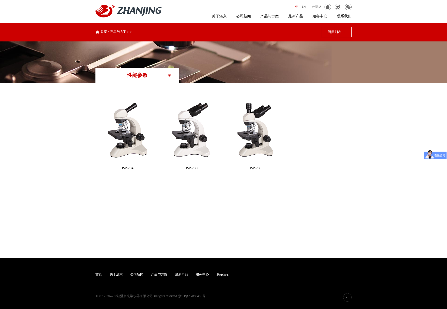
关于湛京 (219, 16)
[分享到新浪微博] (338, 7)
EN (304, 7)
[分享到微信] (348, 7)
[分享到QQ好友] (328, 7)
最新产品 (295, 16)
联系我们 (344, 16)
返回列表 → (336, 32)
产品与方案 (269, 16)
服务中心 (319, 16)
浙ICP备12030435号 (191, 296)
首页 (104, 32)
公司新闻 (243, 16)
